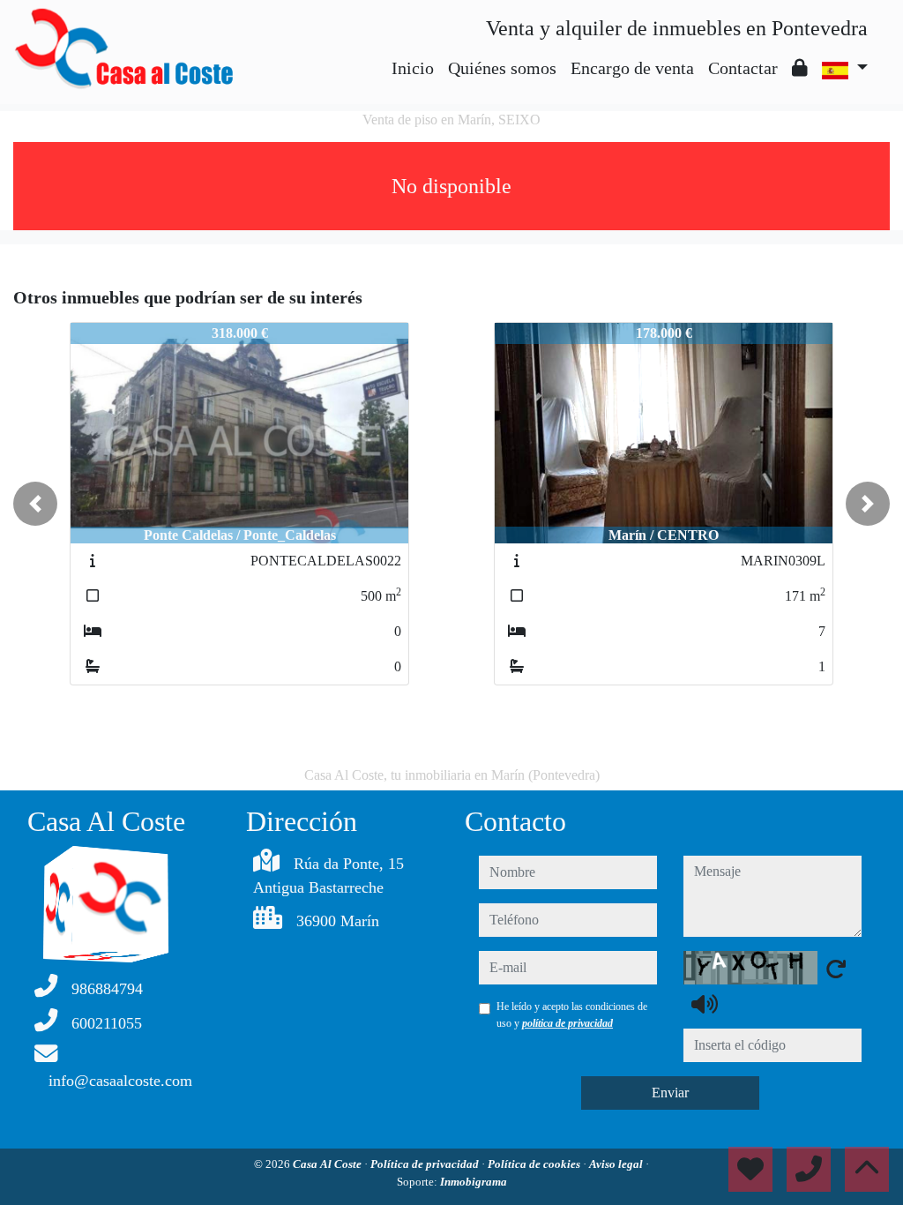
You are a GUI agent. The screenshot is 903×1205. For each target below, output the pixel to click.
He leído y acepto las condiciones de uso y (571, 1014)
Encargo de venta (632, 68)
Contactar (743, 68)
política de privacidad (567, 1023)
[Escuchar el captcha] (704, 1004)
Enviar (670, 1092)
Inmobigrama (473, 1181)
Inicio (413, 68)
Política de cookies (535, 1164)
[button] (35, 504)
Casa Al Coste (328, 1164)
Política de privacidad (425, 1164)
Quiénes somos (502, 68)
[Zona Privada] (800, 68)
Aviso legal (617, 1164)
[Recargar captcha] (836, 968)
